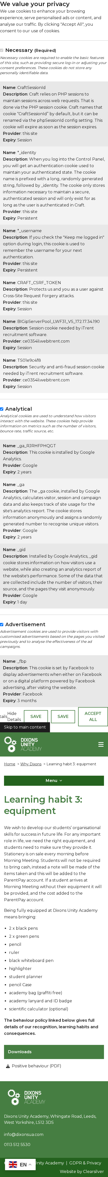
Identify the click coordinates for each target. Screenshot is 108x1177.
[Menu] (101, 744)
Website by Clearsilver (82, 1171)
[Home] (23, 744)
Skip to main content (25, 727)
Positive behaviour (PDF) (36, 1066)
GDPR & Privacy (85, 1163)
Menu (51, 780)
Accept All (93, 716)
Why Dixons (30, 764)
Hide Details (14, 716)
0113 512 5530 (17, 1144)
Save (35, 716)
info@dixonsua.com (23, 1134)
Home (9, 764)
